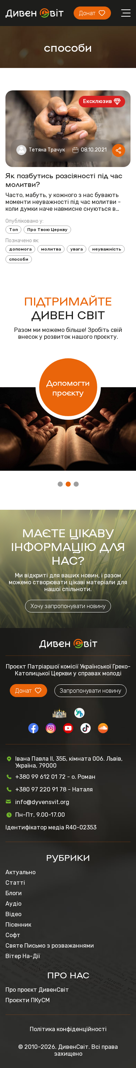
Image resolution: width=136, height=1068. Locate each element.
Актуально (20, 872)
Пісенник (18, 924)
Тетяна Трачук (47, 150)
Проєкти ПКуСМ (27, 1000)
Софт (12, 935)
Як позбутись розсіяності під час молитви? (63, 179)
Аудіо (13, 903)
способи (18, 259)
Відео (13, 914)
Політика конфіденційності (68, 1029)
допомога (20, 249)
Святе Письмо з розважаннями (49, 945)
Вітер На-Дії (22, 956)
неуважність (106, 249)
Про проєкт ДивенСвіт (37, 989)
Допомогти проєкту (68, 387)
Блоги (13, 893)
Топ (13, 229)
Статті (15, 882)
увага (76, 249)
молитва (51, 249)
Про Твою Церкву (47, 229)
